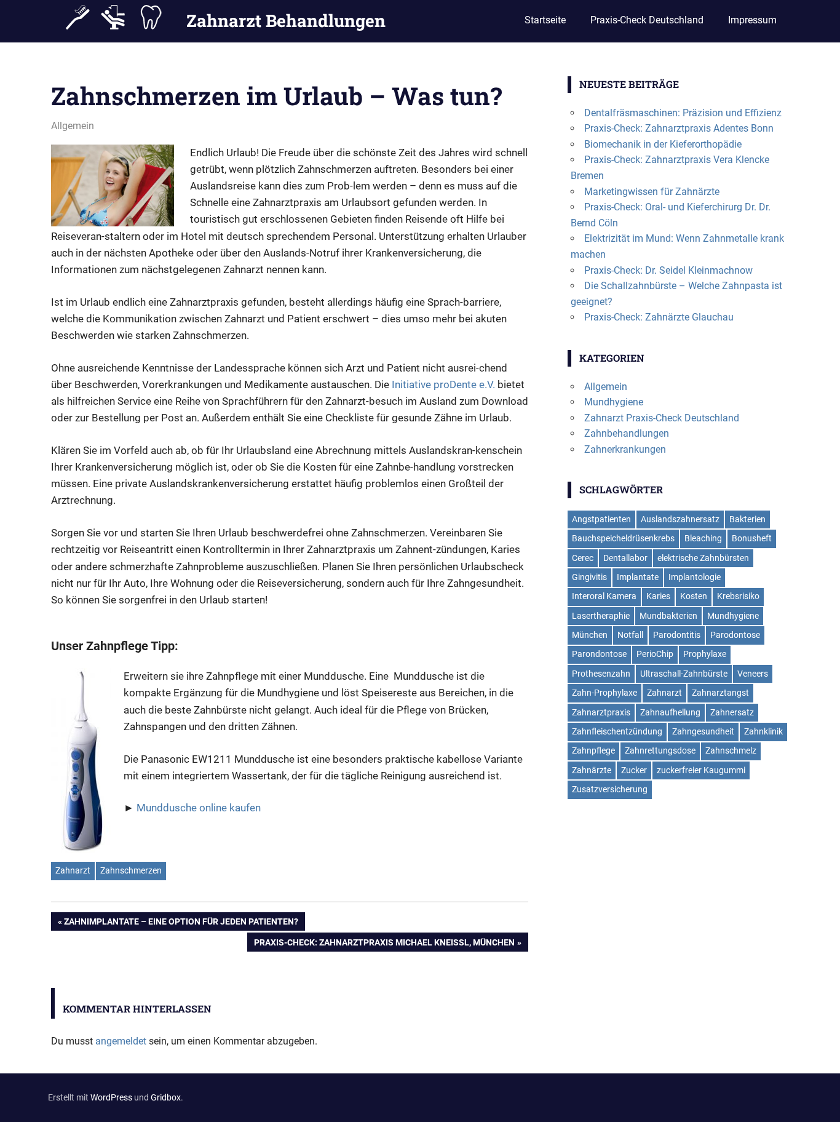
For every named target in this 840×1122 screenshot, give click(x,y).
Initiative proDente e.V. (443, 384)
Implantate (638, 577)
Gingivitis (589, 577)
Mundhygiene (613, 402)
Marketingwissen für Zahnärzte (651, 191)
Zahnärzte (591, 770)
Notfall (630, 635)
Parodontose (735, 635)
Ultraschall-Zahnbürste (683, 673)
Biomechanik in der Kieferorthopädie (663, 144)
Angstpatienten (601, 519)
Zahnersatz (732, 712)
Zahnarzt (72, 870)
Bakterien (747, 519)
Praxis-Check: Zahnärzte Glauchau (659, 317)
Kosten (693, 596)
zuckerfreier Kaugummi (701, 770)
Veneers (752, 673)
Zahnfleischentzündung (617, 731)
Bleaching (703, 538)
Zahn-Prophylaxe (604, 693)
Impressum (752, 20)
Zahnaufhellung (670, 712)
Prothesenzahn (601, 673)
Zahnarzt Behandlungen (286, 20)
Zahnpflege (593, 750)
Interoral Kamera (604, 596)
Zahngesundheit (703, 731)
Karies (658, 596)
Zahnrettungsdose (660, 750)
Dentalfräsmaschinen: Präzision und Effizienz (683, 113)
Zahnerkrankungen (625, 449)
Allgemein (72, 126)
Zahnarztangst (720, 693)
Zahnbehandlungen (626, 433)
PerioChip (654, 654)
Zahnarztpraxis (601, 712)
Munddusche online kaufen (200, 808)
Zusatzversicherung (610, 789)
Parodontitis (676, 635)
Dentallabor (625, 558)
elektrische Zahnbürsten (703, 558)
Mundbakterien (668, 616)
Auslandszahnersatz (680, 519)
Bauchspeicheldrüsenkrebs (623, 538)
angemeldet (120, 1041)
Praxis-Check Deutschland (646, 20)
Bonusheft (752, 538)
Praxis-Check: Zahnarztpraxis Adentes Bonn (679, 128)
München (590, 635)
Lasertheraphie (601, 616)
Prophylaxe (704, 654)
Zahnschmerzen (131, 870)
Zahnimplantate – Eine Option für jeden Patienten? (181, 924)
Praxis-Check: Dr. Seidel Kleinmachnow (668, 270)
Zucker (634, 770)
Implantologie (694, 577)
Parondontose (599, 654)
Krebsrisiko (738, 596)
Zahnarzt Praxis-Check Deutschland (661, 418)
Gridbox (166, 1097)
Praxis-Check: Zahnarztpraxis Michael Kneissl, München (384, 944)
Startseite (545, 20)
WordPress (111, 1097)
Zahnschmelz (730, 750)
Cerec (582, 558)
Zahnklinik (763, 731)
